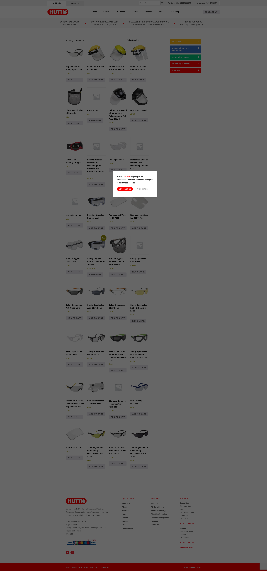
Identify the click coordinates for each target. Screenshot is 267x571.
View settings (142, 189)
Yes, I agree (125, 189)
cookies (127, 177)
